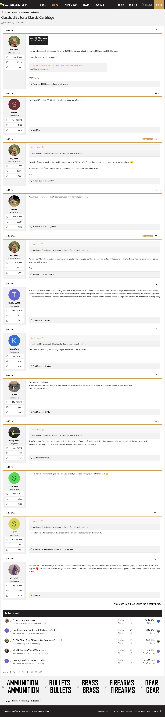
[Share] (156, 30)
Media (86, 4)
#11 (159, 513)
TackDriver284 (18, 633)
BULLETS (59, 683)
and (43, 181)
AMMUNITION (22, 683)
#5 (159, 236)
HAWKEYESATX (19, 653)
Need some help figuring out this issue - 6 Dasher (35, 630)
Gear (151, 683)
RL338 (152, 633)
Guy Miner (7, 23)
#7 (159, 329)
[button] (60, 4)
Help (149, 711)
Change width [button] (102, 711)
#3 (159, 139)
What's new (71, 4)
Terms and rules (126, 711)
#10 (159, 467)
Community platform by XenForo (26, 711)
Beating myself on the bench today (29, 660)
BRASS (90, 683)
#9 (159, 421)
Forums (54, 4)
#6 (159, 284)
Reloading (39, 623)
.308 (38, 653)
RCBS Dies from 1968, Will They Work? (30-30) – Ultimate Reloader (56, 65)
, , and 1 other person (54, 549)
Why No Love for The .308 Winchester (30, 650)
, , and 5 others (50, 84)
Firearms (121, 683)
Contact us (114, 711)
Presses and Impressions (24, 620)
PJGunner (150, 623)
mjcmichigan (18, 623)
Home (43, 4)
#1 (159, 30)
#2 (159, 93)
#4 (159, 190)
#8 (159, 375)
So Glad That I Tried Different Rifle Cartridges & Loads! (37, 640)
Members (100, 4)
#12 (159, 559)
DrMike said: (35, 244)
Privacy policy (139, 711)
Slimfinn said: (36, 147)
